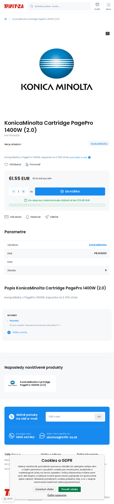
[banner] (14, 6)
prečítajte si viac (78, 157)
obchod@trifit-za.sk (62, 437)
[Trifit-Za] (5, 19)
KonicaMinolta (99, 143)
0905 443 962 (25, 437)
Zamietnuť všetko (44, 489)
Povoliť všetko (69, 489)
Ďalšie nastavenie (57, 495)
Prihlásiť (99, 416)
